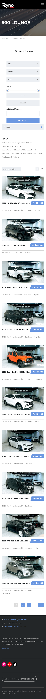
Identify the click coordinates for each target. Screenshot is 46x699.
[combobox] (23, 64)
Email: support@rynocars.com (15, 619)
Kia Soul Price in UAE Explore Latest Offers (17, 143)
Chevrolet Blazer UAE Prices (12, 146)
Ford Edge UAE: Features (10, 157)
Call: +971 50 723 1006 (12, 623)
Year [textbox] (10, 79)
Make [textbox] (10, 64)
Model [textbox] (10, 72)
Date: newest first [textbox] (9, 169)
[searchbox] (9, 113)
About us (5, 648)
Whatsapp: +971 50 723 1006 (15, 627)
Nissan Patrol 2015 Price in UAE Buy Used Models (19, 150)
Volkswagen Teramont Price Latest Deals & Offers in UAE (22, 153)
